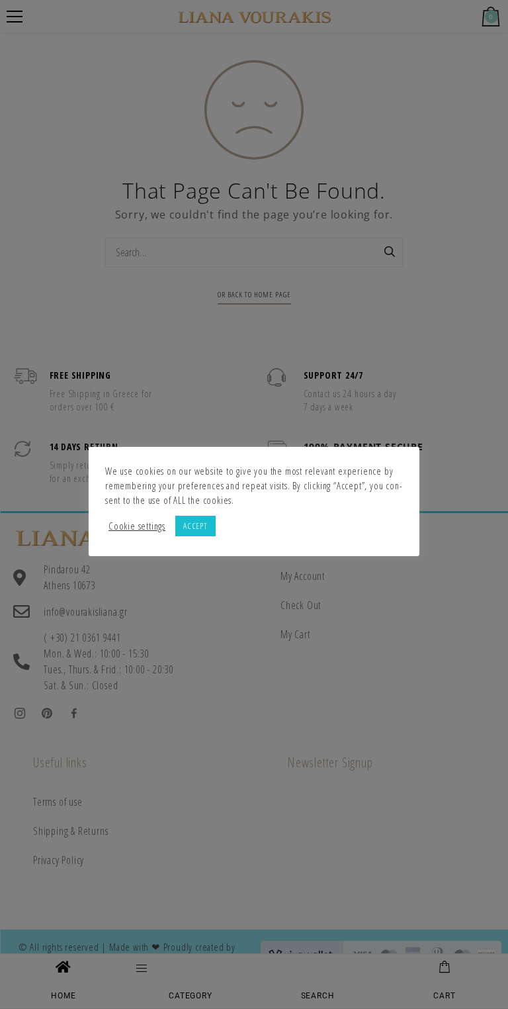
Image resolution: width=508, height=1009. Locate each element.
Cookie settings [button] (136, 525)
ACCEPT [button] (195, 526)
